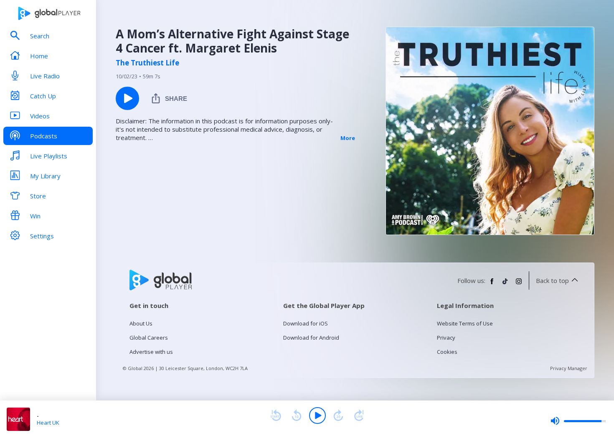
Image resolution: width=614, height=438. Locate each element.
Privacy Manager (568, 368)
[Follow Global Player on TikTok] (505, 284)
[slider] (578, 421)
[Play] (317, 415)
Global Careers (148, 337)
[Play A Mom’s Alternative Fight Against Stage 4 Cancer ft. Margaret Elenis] (127, 98)
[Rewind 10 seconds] (296, 415)
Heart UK (48, 422)
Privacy (446, 337)
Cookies (447, 351)
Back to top (552, 280)
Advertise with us (151, 351)
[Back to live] (359, 415)
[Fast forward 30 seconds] (338, 415)
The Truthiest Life (147, 63)
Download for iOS (305, 323)
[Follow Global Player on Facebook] (492, 284)
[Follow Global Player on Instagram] (519, 284)
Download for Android (311, 337)
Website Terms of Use (465, 323)
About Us (140, 323)
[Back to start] (275, 415)
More (347, 138)
